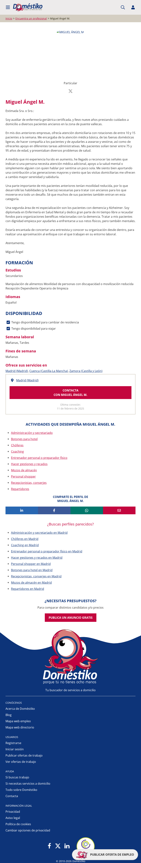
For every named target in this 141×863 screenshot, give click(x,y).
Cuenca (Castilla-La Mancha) (48, 371)
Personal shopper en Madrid (31, 564)
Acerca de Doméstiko (20, 709)
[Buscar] (123, 7)
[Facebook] (49, 846)
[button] (8, 7)
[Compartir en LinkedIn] (22, 510)
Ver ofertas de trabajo (21, 762)
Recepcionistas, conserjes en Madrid (36, 576)
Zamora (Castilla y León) (85, 371)
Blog (9, 715)
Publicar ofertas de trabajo (24, 755)
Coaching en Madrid (25, 545)
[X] (58, 846)
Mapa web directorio (20, 727)
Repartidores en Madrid (27, 589)
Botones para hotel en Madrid (32, 570)
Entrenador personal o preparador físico (39, 458)
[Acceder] (133, 7)
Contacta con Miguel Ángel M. (70, 392)
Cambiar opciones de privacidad (28, 830)
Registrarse (13, 743)
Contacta (12, 796)
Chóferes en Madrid (24, 539)
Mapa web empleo (18, 721)
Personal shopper (23, 476)
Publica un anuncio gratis (71, 618)
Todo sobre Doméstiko (21, 790)
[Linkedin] (66, 846)
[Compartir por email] (119, 510)
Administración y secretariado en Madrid (39, 533)
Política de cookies (18, 824)
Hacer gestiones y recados (29, 464)
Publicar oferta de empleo (111, 855)
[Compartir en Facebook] (54, 510)
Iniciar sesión (15, 749)
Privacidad (13, 812)
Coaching (17, 451)
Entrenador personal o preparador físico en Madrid (46, 551)
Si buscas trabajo (17, 777)
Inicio (9, 18)
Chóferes (17, 445)
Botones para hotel (24, 439)
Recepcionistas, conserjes (29, 483)
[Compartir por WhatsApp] (86, 510)
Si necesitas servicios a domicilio (28, 784)
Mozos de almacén (24, 470)
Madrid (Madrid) (17, 371)
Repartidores (20, 489)
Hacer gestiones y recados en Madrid (36, 558)
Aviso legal (13, 818)
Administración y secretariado (32, 433)
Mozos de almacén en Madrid (31, 583)
